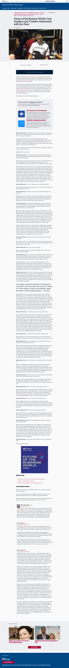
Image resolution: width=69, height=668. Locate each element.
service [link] (29, 210)
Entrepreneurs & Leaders (33, 12)
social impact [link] (29, 91)
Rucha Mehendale (28, 81)
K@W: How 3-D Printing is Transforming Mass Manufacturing (31, 479)
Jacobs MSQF (26, 1)
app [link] (28, 181)
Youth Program (17, 1)
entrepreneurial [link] (32, 141)
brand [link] (22, 394)
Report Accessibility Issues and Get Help (44, 665)
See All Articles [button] (34, 647)
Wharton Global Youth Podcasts (26, 15)
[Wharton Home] (5, 1)
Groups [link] (44, 275)
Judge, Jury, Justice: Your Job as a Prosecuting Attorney (19, 641)
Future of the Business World (22, 90)
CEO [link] (32, 392)
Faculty (12, 1)
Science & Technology (33, 14)
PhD (34, 1)
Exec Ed (37, 1)
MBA (29, 1)
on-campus (43, 104)
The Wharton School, (7, 665)
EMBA (32, 1)
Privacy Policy (34, 665)
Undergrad (21, 1)
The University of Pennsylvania (16, 665)
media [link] (35, 262)
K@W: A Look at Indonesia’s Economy (26, 481)
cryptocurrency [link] (40, 426)
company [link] (37, 386)
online (39, 104)
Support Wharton (8, 662)
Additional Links (5, 655)
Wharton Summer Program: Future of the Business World (30, 483)
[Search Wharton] (67, 1)
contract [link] (18, 325)
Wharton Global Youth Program (27, 665)
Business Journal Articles (20, 12)
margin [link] (17, 244)
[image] (27, 64)
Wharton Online (42, 1)
